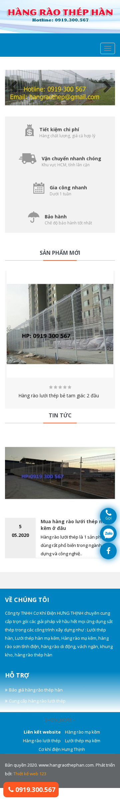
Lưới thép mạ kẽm (82, 741)
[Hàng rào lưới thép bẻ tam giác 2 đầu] (60, 324)
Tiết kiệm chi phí (59, 129)
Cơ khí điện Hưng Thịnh (62, 749)
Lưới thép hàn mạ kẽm (37, 638)
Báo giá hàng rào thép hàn (36, 690)
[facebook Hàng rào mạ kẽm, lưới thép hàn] (108, 551)
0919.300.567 (34, 789)
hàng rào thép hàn (33, 655)
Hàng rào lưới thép (42, 741)
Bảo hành (56, 216)
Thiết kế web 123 (29, 774)
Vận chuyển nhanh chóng (71, 158)
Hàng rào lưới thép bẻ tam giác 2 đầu (60, 395)
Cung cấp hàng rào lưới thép (37, 701)
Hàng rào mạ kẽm (78, 638)
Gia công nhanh (68, 187)
